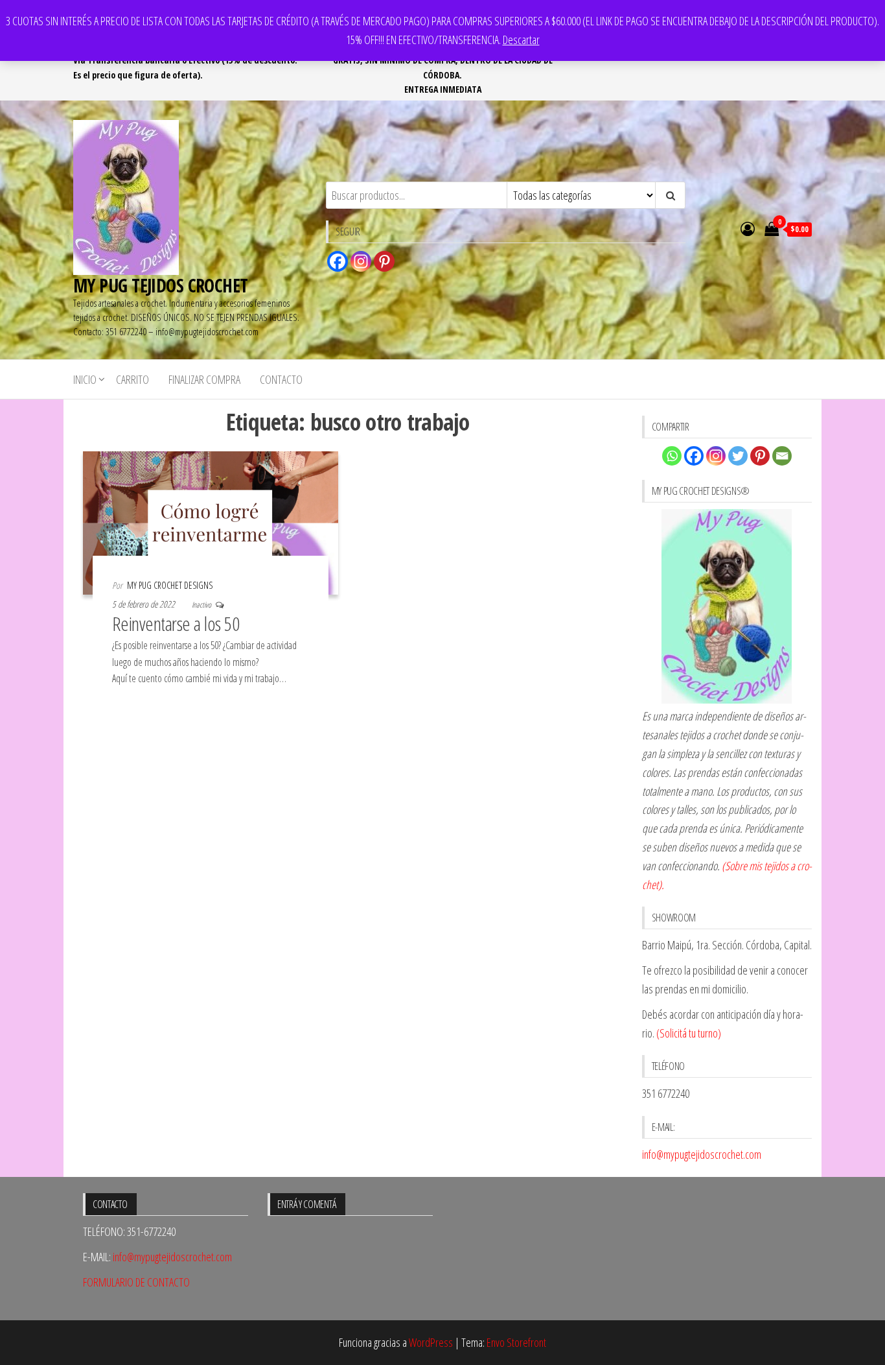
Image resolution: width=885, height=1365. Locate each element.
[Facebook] (337, 261)
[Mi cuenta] (748, 228)
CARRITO (132, 379)
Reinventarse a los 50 (175, 623)
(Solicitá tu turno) (687, 1033)
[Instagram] (361, 261)
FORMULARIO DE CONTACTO (136, 1282)
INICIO (85, 379)
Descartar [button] (521, 39)
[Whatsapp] (672, 456)
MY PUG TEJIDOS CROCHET (160, 285)
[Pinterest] (384, 261)
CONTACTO (281, 379)
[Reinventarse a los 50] (210, 521)
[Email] (782, 456)
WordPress (431, 1342)
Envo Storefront (516, 1342)
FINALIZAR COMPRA (204, 379)
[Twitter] (738, 456)
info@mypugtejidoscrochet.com (701, 1154)
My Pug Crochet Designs (170, 585)
